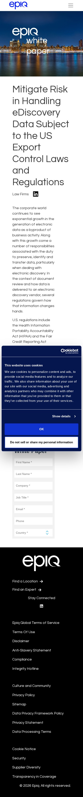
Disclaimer (20, 641)
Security (19, 758)
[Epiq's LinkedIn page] (41, 606)
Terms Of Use (23, 632)
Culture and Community (31, 686)
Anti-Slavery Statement (31, 650)
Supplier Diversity (26, 767)
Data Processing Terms (31, 732)
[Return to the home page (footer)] (18, 5)
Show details (61, 416)
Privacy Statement (27, 723)
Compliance (22, 659)
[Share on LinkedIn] (35, 194)
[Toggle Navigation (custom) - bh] (71, 5)
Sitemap (19, 704)
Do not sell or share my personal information (41, 442)
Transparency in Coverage (34, 776)
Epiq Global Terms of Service (35, 623)
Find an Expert (24, 589)
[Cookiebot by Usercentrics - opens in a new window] (60, 351)
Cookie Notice (24, 749)
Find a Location (25, 581)
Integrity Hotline (25, 669)
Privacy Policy (23, 695)
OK (41, 429)
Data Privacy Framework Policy (38, 713)
